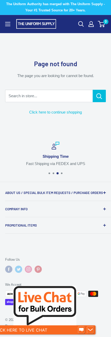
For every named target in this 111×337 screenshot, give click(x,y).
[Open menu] (7, 24)
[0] (101, 24)
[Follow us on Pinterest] (38, 269)
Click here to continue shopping (55, 112)
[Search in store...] (99, 96)
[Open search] (81, 24)
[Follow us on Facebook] (8, 269)
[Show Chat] (81, 330)
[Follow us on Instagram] (28, 269)
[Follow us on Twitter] (18, 269)
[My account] (91, 24)
